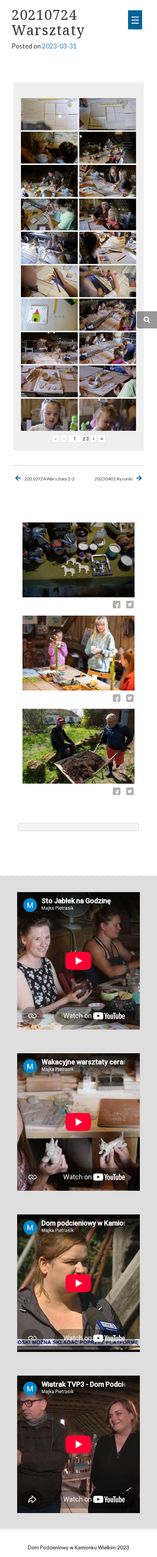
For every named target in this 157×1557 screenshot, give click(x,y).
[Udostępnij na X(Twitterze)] (130, 605)
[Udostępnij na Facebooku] (117, 605)
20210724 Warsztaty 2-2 (49, 479)
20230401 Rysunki (114, 479)
